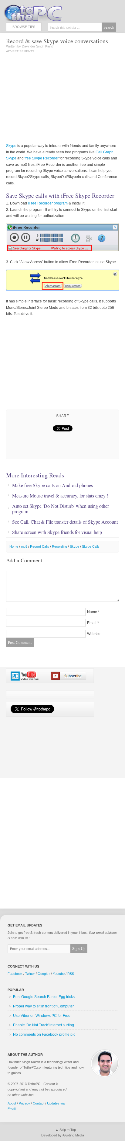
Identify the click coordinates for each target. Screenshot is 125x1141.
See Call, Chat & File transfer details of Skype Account (65, 522)
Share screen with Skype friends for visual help (57, 532)
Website (93, 634)
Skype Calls (91, 546)
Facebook (15, 973)
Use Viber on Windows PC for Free (41, 1016)
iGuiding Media (73, 1135)
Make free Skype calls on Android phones (52, 485)
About (12, 1103)
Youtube (59, 973)
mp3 (24, 546)
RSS (70, 973)
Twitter (30, 973)
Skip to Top (67, 1130)
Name (92, 612)
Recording (59, 546)
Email (91, 623)
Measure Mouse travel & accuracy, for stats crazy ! (60, 495)
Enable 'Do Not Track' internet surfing (43, 1025)
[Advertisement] (57, 98)
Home (13, 546)
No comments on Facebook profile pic (44, 1034)
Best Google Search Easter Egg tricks (44, 997)
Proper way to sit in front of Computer (43, 1006)
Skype (11, 146)
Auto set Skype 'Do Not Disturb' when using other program (60, 508)
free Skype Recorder (42, 158)
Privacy (24, 1103)
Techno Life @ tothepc (48, 12)
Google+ (44, 973)
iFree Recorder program (48, 203)
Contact (38, 1103)
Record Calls (39, 546)
